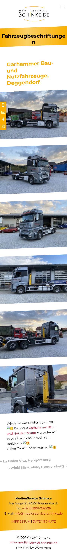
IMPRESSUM (20, 521)
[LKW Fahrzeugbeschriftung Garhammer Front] (33, 193)
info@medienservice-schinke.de (39, 513)
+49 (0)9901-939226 (36, 508)
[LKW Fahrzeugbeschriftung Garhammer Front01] (33, 248)
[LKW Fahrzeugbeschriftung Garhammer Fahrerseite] (33, 303)
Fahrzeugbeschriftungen (33, 39)
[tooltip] (3, 105)
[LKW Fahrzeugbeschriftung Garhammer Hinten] (33, 358)
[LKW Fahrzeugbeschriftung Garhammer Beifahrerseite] (33, 138)
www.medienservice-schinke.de (33, 542)
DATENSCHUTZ (44, 521)
